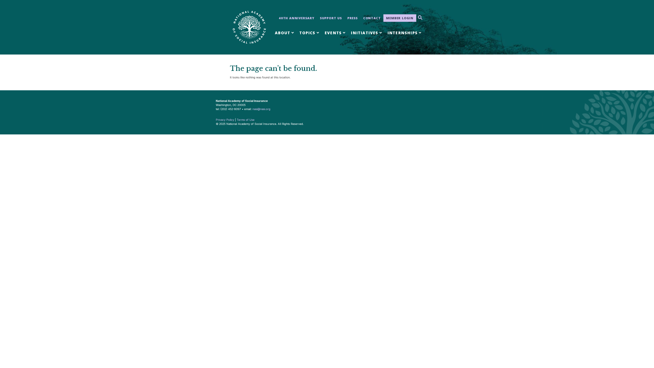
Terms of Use (245, 119)
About (282, 32)
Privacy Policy (225, 119)
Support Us (331, 18)
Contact (372, 18)
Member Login (400, 18)
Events (333, 32)
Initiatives (364, 32)
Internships (402, 32)
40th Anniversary (297, 18)
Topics (307, 32)
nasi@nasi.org (261, 109)
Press (352, 18)
